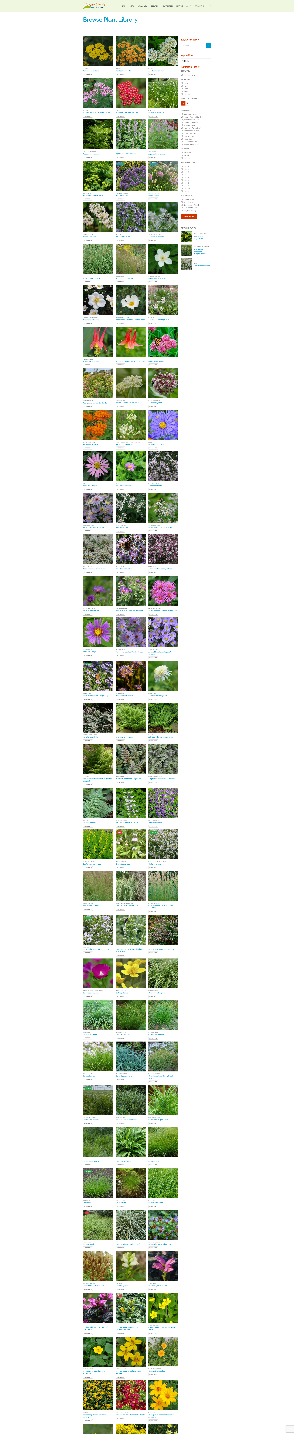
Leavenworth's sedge (89, 1117)
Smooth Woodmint (121, 861)
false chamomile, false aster (157, 861)
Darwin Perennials (190, 114)
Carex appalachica (123, 1034)
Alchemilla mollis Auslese (93, 195)
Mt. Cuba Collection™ (191, 125)
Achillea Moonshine (91, 71)
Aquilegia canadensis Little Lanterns (130, 361)
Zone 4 (186, 172)
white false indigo (121, 820)
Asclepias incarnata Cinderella (95, 403)
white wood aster (121, 525)
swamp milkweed (153, 359)
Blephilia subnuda (123, 864)
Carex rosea (88, 1203)
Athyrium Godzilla (90, 737)
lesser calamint (88, 947)
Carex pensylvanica (91, 1161)
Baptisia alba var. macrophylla (127, 822)
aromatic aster (120, 649)
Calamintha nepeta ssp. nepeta (161, 949)
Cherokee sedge (153, 1032)
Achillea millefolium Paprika (127, 112)
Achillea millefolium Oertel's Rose (96, 112)
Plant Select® (188, 136)
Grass (185, 89)
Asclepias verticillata (124, 444)
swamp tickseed (87, 1412)
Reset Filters (189, 216)
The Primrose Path (190, 142)
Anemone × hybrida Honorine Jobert (131, 320)
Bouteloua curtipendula (92, 905)
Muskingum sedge (154, 1117)
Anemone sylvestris (91, 320)
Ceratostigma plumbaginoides (160, 1244)
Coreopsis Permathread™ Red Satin (130, 1415)
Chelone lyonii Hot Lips (157, 1286)
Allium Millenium (155, 195)
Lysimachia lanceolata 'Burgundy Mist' (200, 251)
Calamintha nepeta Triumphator (96, 949)
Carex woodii (88, 1244)
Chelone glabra (122, 1285)
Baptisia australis (155, 822)
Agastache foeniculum (157, 154)
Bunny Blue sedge (154, 1073)
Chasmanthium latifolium (93, 1285)
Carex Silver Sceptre (156, 993)
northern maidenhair (90, 151)
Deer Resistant (189, 202)
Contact (179, 6)
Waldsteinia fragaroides (199, 237)
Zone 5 (186, 175)
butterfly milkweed (89, 442)
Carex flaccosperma (124, 1076)
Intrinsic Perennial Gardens (193, 117)
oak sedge (86, 1159)
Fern (185, 86)
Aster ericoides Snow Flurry (94, 569)
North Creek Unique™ (191, 131)
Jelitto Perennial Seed (191, 120)
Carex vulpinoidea (155, 1203)
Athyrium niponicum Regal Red (128, 779)
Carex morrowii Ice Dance (126, 1120)
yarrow (118, 68)
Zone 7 (186, 180)
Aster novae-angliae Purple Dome (129, 610)
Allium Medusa (122, 195)
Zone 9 (186, 186)
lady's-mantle (87, 193)
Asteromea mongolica (157, 695)
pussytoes (151, 317)
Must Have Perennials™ (192, 128)
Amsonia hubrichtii (156, 237)
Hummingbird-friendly (191, 205)
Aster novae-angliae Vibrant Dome (162, 610)
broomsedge (120, 276)
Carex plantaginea (123, 1161)
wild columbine (88, 359)
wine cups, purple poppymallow (93, 990)
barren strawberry (200, 233)
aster (150, 442)
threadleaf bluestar (154, 234)
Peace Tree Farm (189, 133)
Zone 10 (186, 188)
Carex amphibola (90, 1034)
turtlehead (119, 1283)
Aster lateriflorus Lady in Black (160, 569)
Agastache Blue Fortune (126, 154)
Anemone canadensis (157, 278)
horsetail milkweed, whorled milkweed (128, 442)
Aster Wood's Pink (90, 486)
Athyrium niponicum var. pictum (161, 779)
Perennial (186, 94)
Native (185, 91)
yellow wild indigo (89, 861)
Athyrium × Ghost (90, 822)
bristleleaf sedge (88, 1073)
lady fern (119, 735)
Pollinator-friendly (190, 208)
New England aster (89, 608)
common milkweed (154, 400)
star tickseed (152, 1412)
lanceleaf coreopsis (154, 1368)
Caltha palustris (122, 993)
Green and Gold (121, 1325)
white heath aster (88, 566)
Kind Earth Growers (190, 122)
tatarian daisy (120, 693)
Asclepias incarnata (156, 361)
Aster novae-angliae (91, 610)
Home (123, 6)
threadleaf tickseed (122, 1412)
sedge (117, 1242)
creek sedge (86, 1032)
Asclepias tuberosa (90, 444)
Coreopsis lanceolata (156, 1371)
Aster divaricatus (122, 527)
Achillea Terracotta (123, 71)
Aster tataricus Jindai (124, 695)
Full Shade (187, 153)
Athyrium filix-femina (124, 737)
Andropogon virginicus (125, 278)
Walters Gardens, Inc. (191, 144)
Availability (142, 6)
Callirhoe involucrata (91, 993)
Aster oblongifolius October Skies (129, 652)
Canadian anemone (154, 276)
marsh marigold (121, 990)
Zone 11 (186, 191)
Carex (185, 83)
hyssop (118, 151)
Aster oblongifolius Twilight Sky (95, 695)
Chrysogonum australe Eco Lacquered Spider (127, 1328)
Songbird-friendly (189, 210)
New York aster (88, 649)
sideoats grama (88, 903)
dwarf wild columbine (123, 359)
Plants (131, 6)
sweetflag (151, 110)
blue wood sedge (121, 1073)
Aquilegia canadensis (91, 361)
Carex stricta (121, 1203)
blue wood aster (153, 483)
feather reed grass (154, 903)
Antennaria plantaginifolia (158, 320)
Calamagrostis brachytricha (127, 905)
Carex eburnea (89, 1076)
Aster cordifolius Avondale (93, 527)
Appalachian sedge (121, 1032)
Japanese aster (152, 693)
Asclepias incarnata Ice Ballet (127, 403)
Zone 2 (186, 166)
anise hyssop (152, 151)
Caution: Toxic (188, 199)
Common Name (189, 75)
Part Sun (186, 158)
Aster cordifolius (155, 486)
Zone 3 (186, 169)
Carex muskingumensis (158, 1120)
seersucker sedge (121, 1159)
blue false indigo (153, 820)
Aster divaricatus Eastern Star (160, 527)
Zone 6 (186, 177)
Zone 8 (186, 183)
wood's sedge (87, 1242)
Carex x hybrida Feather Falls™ (128, 1244)
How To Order (167, 6)
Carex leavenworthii (91, 1119)
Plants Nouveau (189, 139)
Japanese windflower (122, 317)
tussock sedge (120, 1200)
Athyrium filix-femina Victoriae (160, 737)
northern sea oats (89, 1283)
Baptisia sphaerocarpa (92, 864)
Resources (154, 6)
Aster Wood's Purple (124, 486)
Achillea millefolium (156, 71)
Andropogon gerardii (91, 278)
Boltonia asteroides (156, 864)
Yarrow (85, 68)
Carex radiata (153, 1161)
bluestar (118, 234)
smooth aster (120, 566)
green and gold (153, 1325)
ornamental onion (122, 193)
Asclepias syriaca (155, 403)
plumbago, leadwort (155, 1242)
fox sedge (151, 1200)
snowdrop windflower (90, 317)
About (189, 6)
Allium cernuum (89, 237)
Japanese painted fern (90, 735)
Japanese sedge (153, 990)
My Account (200, 6)
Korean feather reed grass (124, 903)
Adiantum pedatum (91, 154)
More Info (88, 74)
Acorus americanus (156, 112)
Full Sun (186, 155)
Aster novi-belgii (89, 652)
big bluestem (87, 276)
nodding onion (88, 234)
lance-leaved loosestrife (202, 246)
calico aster (152, 566)
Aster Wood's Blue (156, 444)
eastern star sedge (154, 1159)
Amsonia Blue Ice (123, 237)
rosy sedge (86, 1200)
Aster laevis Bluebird (124, 569)
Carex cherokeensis (156, 1034)
